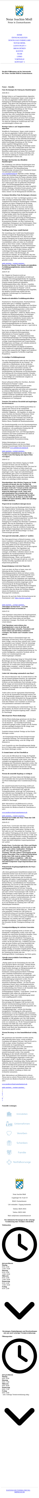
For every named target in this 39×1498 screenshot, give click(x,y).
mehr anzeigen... (7, 263)
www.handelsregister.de (9, 173)
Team (19, 54)
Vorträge (19, 59)
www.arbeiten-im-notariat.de (19, 448)
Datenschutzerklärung (18, 1490)
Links (19, 56)
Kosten (19, 51)
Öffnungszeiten (19, 38)
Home (19, 35)
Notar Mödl (20, 43)
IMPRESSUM (19, 1492)
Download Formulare (19, 40)
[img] (19, 10)
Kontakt (19, 62)
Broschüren (20, 48)
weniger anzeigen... (19, 263)
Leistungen (19, 46)
